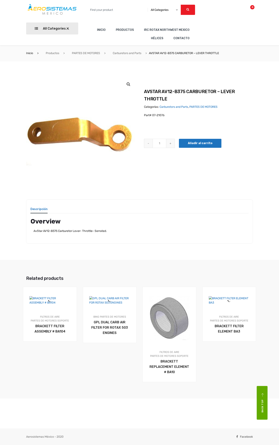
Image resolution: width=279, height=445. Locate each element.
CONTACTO (181, 38)
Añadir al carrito (200, 143)
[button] (128, 84)
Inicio (29, 53)
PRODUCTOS (125, 30)
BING (96, 316)
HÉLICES (157, 38)
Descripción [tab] (39, 209)
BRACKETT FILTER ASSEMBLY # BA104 (50, 328)
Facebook (246, 436)
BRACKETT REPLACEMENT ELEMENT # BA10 (169, 366)
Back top (262, 406)
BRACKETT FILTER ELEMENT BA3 (229, 328)
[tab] (39, 210)
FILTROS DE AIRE (50, 316)
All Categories (54, 28)
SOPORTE (63, 320)
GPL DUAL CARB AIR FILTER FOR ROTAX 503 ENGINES (109, 327)
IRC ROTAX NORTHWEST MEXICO (167, 30)
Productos (52, 53)
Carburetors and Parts (127, 53)
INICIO (101, 30)
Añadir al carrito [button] (52, 355)
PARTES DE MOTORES (86, 53)
